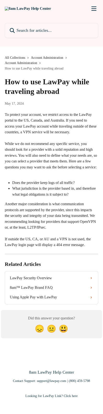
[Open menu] (94, 8)
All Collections (15, 57)
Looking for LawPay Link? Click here (51, 396)
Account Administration (47, 57)
